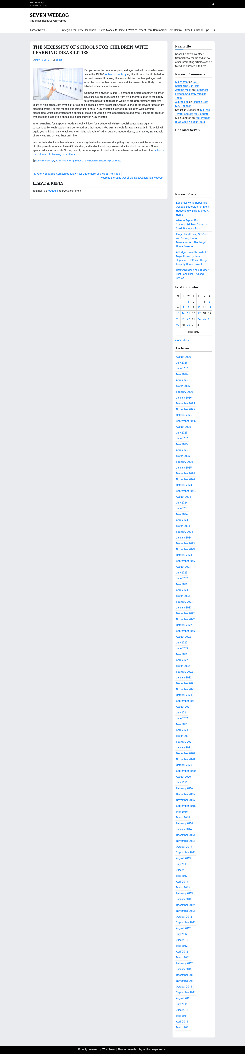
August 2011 (183, 998)
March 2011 (183, 1027)
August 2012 (183, 928)
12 (209, 307)
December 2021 (185, 683)
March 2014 (183, 817)
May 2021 (182, 724)
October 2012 (184, 916)
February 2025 (184, 461)
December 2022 (185, 613)
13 (177, 313)
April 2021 (182, 730)
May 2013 (182, 875)
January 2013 (184, 899)
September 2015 (186, 805)
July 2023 (182, 572)
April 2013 (182, 881)
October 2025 (184, 415)
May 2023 (182, 584)
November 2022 (185, 619)
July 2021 (182, 712)
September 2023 (186, 560)
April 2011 (182, 1021)
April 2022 (182, 660)
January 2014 (184, 829)
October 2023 (184, 555)
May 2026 (182, 374)
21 (183, 319)
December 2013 (185, 835)
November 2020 (185, 759)
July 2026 (182, 362)
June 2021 (182, 718)
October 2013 (184, 846)
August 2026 (183, 356)
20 (177, 319)
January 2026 (184, 397)
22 (188, 319)
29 (188, 325)
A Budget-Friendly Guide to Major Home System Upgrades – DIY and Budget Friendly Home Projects (192, 258)
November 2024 (185, 479)
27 (177, 325)
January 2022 (184, 677)
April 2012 (182, 951)
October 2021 (184, 695)
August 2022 (183, 636)
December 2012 (185, 905)
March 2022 (183, 665)
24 (199, 319)
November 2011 (185, 980)
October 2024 (184, 485)
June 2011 (182, 1010)
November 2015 (185, 800)
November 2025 (185, 409)
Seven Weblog (49, 15)
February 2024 (184, 531)
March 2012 (183, 957)
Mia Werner (181, 81)
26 (209, 319)
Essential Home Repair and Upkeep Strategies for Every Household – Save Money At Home (192, 208)
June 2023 (182, 578)
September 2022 (186, 630)
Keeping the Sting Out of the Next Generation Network (132, 177)
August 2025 (183, 426)
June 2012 (182, 940)
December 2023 (185, 543)
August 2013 (183, 858)
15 (188, 313)
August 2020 (183, 776)
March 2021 (183, 735)
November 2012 (185, 910)
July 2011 (182, 1004)
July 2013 (182, 864)
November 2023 (185, 549)
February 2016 (184, 788)
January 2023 (184, 607)
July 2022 (182, 642)
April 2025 (182, 450)
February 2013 (184, 893)
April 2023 (182, 590)
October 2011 (184, 986)
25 (204, 319)
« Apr (178, 340)
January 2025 (184, 467)
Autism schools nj (115, 74)
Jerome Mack (183, 89)
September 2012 (186, 922)
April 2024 (182, 520)
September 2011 (186, 992)
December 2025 (185, 403)
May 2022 (182, 654)
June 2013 (182, 870)
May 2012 (182, 945)
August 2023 (183, 566)
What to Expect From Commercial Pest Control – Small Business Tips (192, 224)
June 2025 (182, 438)
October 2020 (184, 765)
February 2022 (184, 671)
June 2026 (182, 368)
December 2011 (185, 975)
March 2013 (183, 887)
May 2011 (182, 1015)
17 (199, 313)
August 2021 (183, 706)
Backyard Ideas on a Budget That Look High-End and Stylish (192, 274)
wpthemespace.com (154, 1049)
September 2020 (186, 770)
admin (59, 59)
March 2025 (183, 456)
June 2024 (182, 508)
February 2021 (184, 741)
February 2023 (184, 601)
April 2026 (182, 380)
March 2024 (183, 525)
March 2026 (183, 386)
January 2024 (184, 537)
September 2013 (186, 852)
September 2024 (186, 491)
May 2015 (182, 811)
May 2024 (182, 514)
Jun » (186, 340)
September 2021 (186, 700)
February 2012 (184, 963)
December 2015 (185, 794)
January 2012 (184, 969)
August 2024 (183, 496)
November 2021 (185, 689)
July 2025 (182, 432)
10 (199, 307)
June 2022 (182, 648)
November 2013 (185, 840)
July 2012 (182, 934)
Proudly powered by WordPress (97, 1049)
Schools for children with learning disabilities (98, 160)
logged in (53, 190)
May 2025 (182, 444)
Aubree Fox (181, 101)
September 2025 (186, 421)
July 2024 (182, 502)
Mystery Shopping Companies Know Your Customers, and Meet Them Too (77, 173)
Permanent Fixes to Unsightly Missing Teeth (191, 93)
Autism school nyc (44, 160)
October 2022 (184, 625)
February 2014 (184, 823)
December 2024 (185, 473)
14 (183, 313)
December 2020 (185, 753)
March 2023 (183, 595)
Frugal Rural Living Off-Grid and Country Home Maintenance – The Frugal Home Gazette (192, 240)
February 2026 (184, 391)
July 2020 (182, 782)
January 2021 (184, 747)
